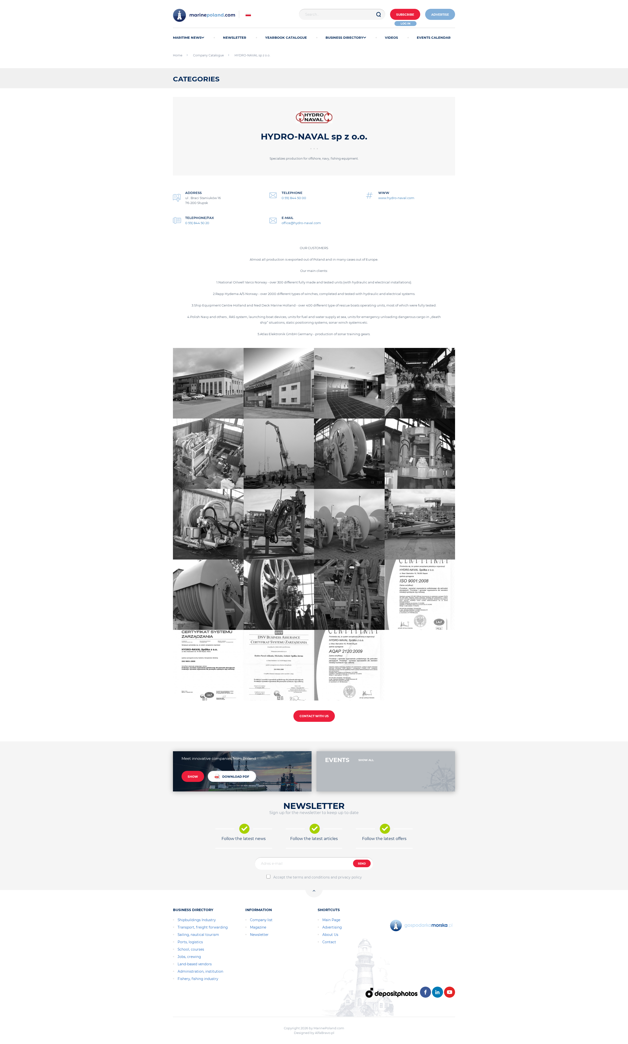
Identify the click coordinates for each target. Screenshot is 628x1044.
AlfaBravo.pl (324, 1033)
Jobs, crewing (189, 957)
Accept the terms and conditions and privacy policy (317, 877)
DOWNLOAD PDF (235, 776)
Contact (329, 942)
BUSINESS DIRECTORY (344, 37)
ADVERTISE (440, 14)
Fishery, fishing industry (198, 979)
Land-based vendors (195, 964)
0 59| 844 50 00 (294, 198)
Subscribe (405, 14)
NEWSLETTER (234, 37)
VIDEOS (391, 37)
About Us (330, 935)
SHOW (193, 776)
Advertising (332, 927)
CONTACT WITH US (314, 716)
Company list (261, 920)
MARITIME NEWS (187, 37)
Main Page (331, 920)
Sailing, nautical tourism (198, 935)
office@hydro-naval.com (301, 223)
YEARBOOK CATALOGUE (286, 37)
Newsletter (259, 935)
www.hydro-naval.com (396, 198)
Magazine (258, 927)
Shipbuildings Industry (197, 920)
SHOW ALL (366, 760)
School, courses (191, 949)
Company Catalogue (208, 55)
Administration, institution (200, 971)
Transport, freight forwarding (203, 927)
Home (177, 55)
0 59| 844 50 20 (197, 223)
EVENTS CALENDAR (434, 37)
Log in (405, 23)
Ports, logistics (190, 942)
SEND (362, 863)
